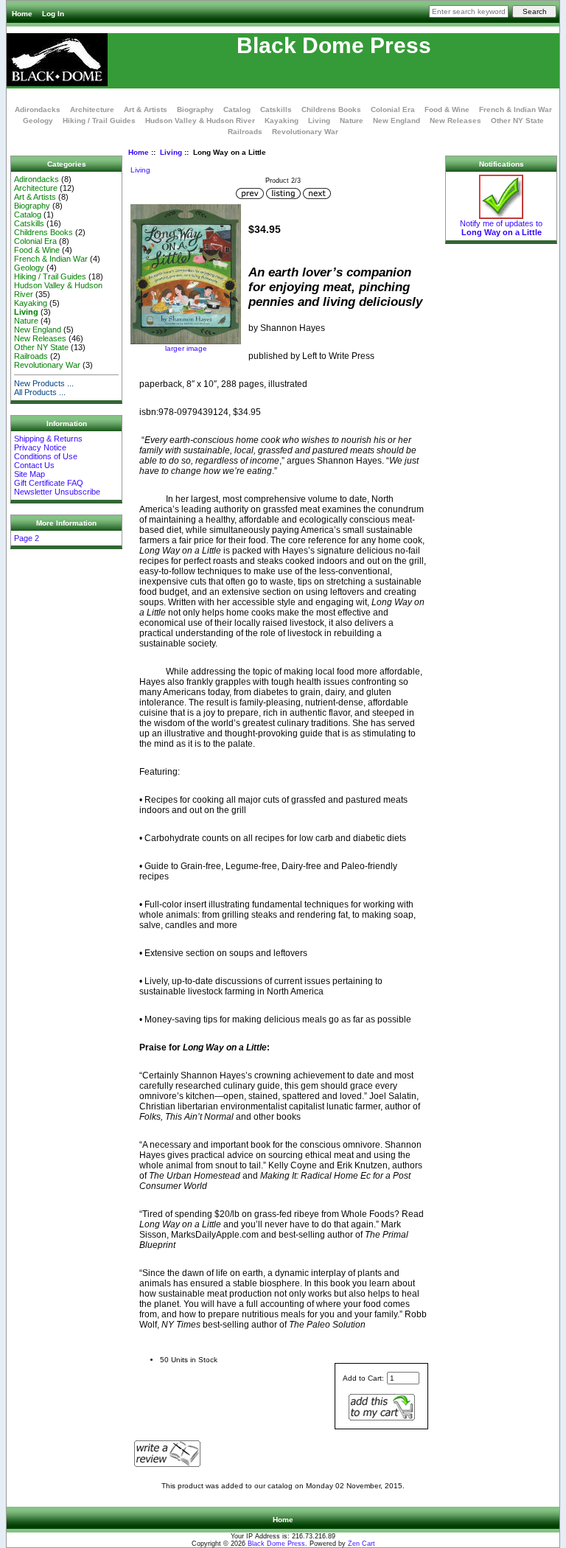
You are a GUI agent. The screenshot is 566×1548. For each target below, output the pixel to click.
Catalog (237, 109)
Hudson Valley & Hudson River (200, 120)
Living (171, 152)
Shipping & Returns (48, 438)
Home (22, 14)
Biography (195, 109)
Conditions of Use (45, 456)
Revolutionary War (305, 132)
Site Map (29, 474)
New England (396, 120)
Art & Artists (145, 109)
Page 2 (26, 538)
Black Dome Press (276, 1543)
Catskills (276, 109)
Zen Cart (361, 1543)
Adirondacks (37, 109)
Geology (38, 120)
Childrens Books (331, 109)
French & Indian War (515, 109)
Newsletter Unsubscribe (57, 491)
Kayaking (281, 120)
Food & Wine (446, 109)
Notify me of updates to (501, 228)
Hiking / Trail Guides (99, 120)
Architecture (92, 109)
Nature (351, 120)
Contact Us (34, 465)
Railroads (245, 132)
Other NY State (517, 120)
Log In (53, 14)
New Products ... (44, 383)
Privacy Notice (40, 447)
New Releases (455, 120)
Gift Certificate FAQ (48, 482)
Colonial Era (393, 109)
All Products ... (40, 392)
